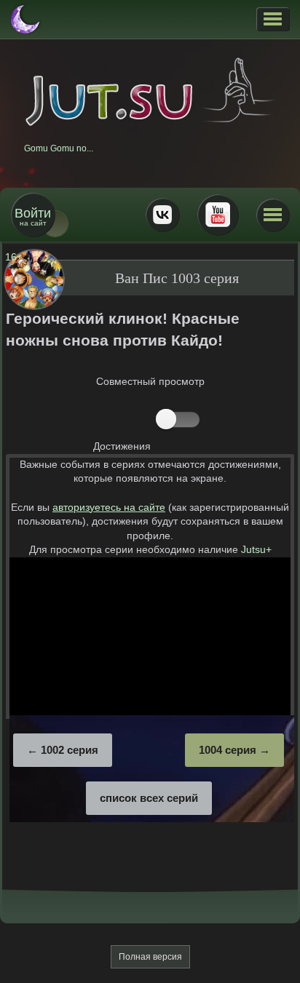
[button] (272, 19)
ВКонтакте (162, 214)
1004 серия (227, 750)
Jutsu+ (256, 549)
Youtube (217, 214)
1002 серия (69, 750)
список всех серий (149, 798)
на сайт (33, 216)
